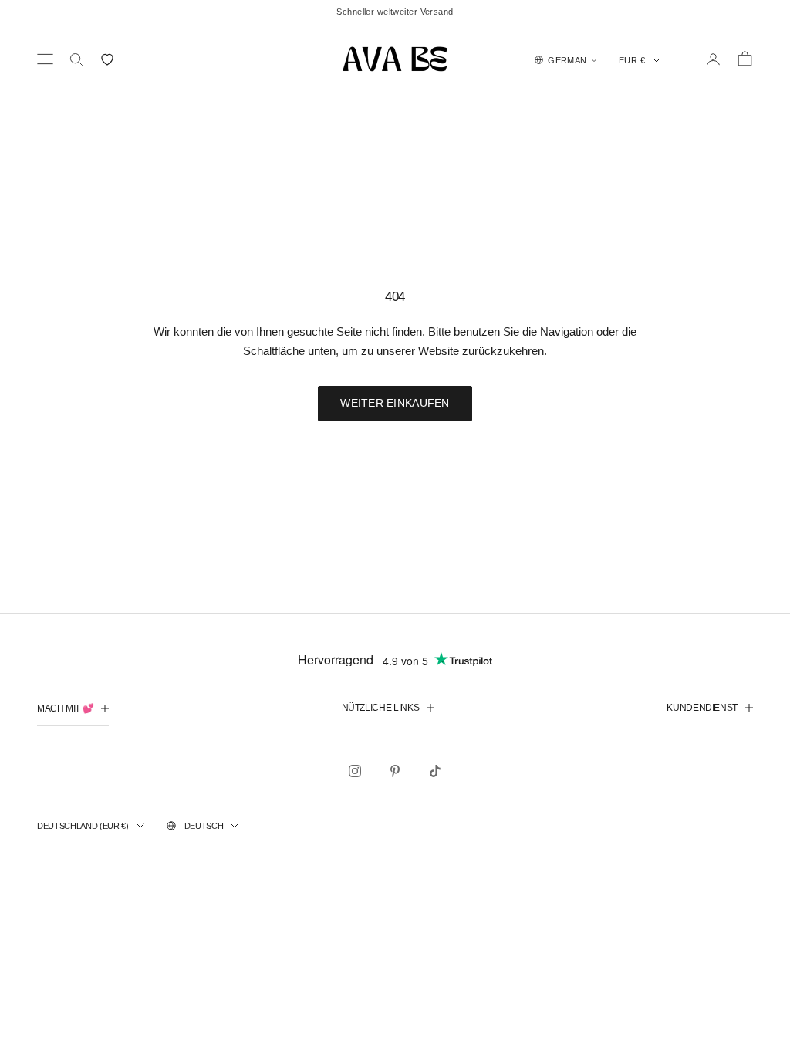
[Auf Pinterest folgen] (395, 771)
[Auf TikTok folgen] (435, 771)
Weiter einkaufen (394, 403)
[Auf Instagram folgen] (355, 771)
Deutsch (204, 825)
